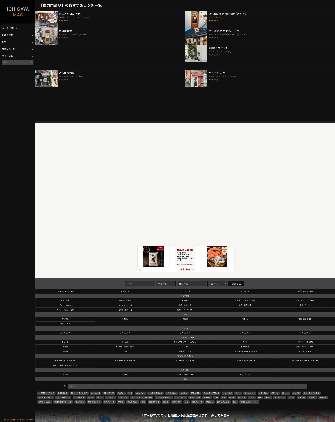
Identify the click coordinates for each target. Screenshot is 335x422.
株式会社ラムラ (94, 402)
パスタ (90, 397)
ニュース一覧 (185, 291)
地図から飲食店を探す (305, 291)
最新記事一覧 (8, 49)
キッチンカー (250, 393)
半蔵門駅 (125, 319)
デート (245, 342)
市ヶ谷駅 (65, 319)
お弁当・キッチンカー (185, 310)
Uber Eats (140, 393)
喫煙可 (231, 397)
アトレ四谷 (195, 393)
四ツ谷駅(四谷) (305, 319)
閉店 (186, 402)
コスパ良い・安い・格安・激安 (245, 351)
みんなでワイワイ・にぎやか (185, 342)
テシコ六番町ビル (63, 397)
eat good (95, 393)
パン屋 (99, 397)
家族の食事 (245, 347)
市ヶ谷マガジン (10, 27)
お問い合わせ (245, 374)
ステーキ (274, 393)
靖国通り (209, 402)
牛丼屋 (120, 402)
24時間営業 (62, 393)
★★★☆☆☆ (245, 333)
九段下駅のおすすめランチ (245, 360)
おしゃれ (65, 342)
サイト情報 (7, 56)
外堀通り (241, 397)
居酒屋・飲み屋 (125, 300)
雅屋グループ (197, 402)
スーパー (285, 393)
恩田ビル (301, 397)
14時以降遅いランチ (46, 393)
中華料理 (185, 300)
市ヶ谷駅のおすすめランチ (65, 360)
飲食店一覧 (125, 291)
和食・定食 (65, 300)
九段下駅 (245, 319)
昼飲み (65, 351)
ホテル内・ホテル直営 (305, 342)
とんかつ (183, 393)
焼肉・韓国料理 (245, 305)
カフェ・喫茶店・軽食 (65, 310)
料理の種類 (7, 34)
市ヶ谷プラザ (280, 397)
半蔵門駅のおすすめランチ (125, 360)
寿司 (260, 397)
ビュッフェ (110, 397)
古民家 (65, 347)
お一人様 (125, 342)
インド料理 (227, 393)
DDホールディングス (79, 393)
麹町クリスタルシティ (249, 402)
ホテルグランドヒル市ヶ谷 (141, 397)
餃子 (235, 402)
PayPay (121, 393)
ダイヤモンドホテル (311, 393)
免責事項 (125, 374)
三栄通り (207, 397)
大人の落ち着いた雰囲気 (125, 347)
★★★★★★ (65, 333)
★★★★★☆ (125, 333)
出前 (216, 397)
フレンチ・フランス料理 (305, 300)
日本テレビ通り (45, 402)
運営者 (65, 374)
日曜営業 (323, 397)
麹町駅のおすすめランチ (185, 360)
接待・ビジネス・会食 (305, 347)
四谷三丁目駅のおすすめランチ (65, 365)
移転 (143, 402)
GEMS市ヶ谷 (109, 393)
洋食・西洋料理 (185, 305)
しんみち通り (171, 393)
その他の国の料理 (125, 310)
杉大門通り (80, 402)
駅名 (4, 42)
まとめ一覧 (245, 291)
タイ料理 (296, 393)
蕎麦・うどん (305, 305)
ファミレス (123, 397)
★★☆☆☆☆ (305, 333)
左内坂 (268, 397)
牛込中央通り (132, 402)
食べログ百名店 (223, 402)
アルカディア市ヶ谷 (211, 393)
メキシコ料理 (194, 397)
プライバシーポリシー (185, 374)
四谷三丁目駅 (65, 324)
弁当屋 (291, 397)
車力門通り (176, 402)
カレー (238, 393)
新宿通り (312, 397)
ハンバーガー (79, 397)
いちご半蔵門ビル (155, 393)
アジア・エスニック (65, 305)
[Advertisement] (17, 83)
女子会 (185, 347)
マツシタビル (180, 397)
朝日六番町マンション (63, 402)
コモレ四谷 (263, 393)
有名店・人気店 (185, 351)
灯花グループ (109, 402)
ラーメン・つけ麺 (125, 305)
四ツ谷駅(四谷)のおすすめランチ (305, 360)
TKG (130, 393)
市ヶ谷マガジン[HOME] (65, 291)
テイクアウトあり (45, 397)
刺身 (223, 397)
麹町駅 (185, 319)
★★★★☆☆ (185, 333)
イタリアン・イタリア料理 (245, 300)
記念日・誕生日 (305, 351)
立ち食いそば (154, 402)
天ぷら (251, 397)
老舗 (125, 351)
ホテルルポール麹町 (163, 397)
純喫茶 (165, 402)
